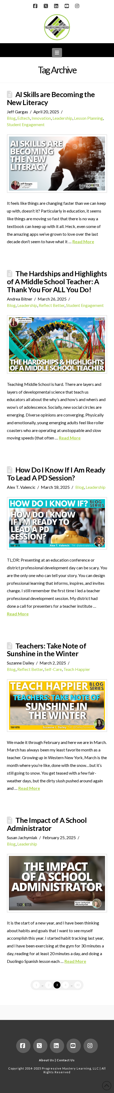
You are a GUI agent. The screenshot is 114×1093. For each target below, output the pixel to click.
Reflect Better (51, 305)
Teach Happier (76, 669)
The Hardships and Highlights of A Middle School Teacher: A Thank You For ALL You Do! (57, 281)
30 (77, 985)
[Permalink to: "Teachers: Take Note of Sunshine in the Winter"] (57, 705)
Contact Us (66, 1060)
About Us (46, 1060)
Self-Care (53, 669)
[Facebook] (36, 6)
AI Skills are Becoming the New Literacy (51, 98)
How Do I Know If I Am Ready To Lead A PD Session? (56, 473)
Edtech (23, 118)
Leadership (62, 118)
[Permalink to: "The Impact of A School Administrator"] (57, 883)
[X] (46, 6)
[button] (57, 52)
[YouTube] (67, 6)
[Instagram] (78, 6)
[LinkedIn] (57, 6)
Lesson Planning (88, 118)
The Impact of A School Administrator (46, 824)
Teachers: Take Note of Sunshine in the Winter (46, 649)
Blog (11, 118)
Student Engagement (26, 124)
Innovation (41, 118)
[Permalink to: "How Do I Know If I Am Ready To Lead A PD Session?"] (57, 523)
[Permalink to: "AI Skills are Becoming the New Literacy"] (57, 164)
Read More (83, 241)
